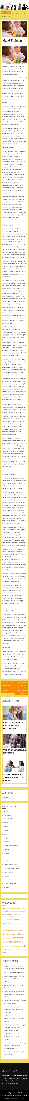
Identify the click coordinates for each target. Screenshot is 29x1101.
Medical (6, 876)
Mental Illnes (8, 880)
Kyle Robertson (12, 934)
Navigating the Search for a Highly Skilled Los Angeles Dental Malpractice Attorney (14, 1027)
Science (6, 887)
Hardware (7, 857)
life (22, 934)
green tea (17, 927)
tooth (4, 950)
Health (6, 861)
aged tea (17, 908)
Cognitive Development (11, 846)
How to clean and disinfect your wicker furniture (7, 686)
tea (19, 946)
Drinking (6, 853)
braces (10, 914)
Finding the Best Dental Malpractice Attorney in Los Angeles (13, 1036)
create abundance (14, 919)
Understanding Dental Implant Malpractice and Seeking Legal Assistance (13, 1009)
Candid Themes (19, 1098)
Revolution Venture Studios (8, 946)
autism (7, 911)
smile (16, 947)
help (16, 930)
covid (7, 919)
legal (18, 934)
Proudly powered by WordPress (12, 1095)
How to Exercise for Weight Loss (14, 972)
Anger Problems (9, 819)
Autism (6, 823)
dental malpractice (14, 923)
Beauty (6, 826)
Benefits (5, 914)
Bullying (6, 838)
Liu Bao (10, 938)
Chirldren (7, 842)
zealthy (20, 950)
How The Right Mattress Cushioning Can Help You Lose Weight (21, 688)
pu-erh (22, 942)
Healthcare (11, 930)
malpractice (18, 937)
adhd (12, 908)
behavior (22, 911)
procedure (14, 941)
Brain (5, 834)
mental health (5, 942)
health (5, 930)
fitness (9, 927)
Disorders (7, 849)
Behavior (7, 830)
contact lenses (16, 917)
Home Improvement (10, 865)
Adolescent (7, 815)
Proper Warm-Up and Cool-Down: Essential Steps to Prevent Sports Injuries (15, 994)
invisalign (5, 934)
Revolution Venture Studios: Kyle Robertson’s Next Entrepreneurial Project (14, 978)
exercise (4, 927)
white (8, 950)
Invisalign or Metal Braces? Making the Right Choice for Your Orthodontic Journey (15, 1045)
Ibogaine (20, 930)
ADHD (6, 811)
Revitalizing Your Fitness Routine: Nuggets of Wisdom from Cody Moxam (14, 1018)
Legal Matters (8, 872)
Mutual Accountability (11, 884)
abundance (6, 908)
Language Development (11, 868)
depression (21, 923)
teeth (24, 946)
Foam (13, 927)
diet (24, 923)
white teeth (15, 950)
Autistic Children (15, 911)
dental (6, 923)
